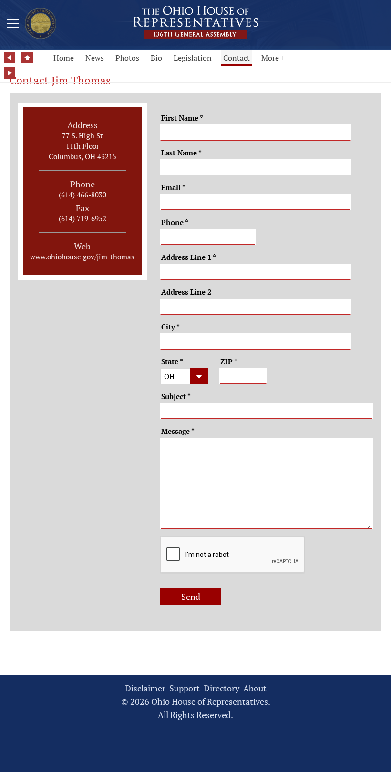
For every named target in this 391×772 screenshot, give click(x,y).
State (172, 361)
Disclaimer (145, 688)
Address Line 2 (186, 292)
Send (190, 596)
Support (184, 688)
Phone (174, 222)
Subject (176, 396)
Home (63, 57)
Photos (127, 57)
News (94, 57)
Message (178, 431)
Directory (221, 688)
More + (273, 57)
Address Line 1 (188, 257)
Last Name (181, 152)
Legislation (193, 57)
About (255, 688)
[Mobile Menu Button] (13, 25)
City (170, 326)
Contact (236, 57)
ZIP (228, 361)
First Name (182, 118)
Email (173, 187)
